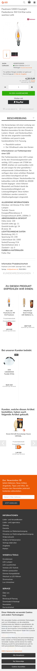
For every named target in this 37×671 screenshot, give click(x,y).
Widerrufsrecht (8, 537)
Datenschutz (18, 651)
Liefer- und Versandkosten (12, 520)
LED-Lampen (7, 562)
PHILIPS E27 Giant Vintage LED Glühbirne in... (28, 313)
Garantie (6, 528)
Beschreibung (17, 118)
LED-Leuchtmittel (9, 565)
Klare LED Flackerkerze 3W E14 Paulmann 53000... (9, 313)
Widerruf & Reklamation (12, 540)
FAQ (4, 596)
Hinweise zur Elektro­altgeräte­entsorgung (18, 534)
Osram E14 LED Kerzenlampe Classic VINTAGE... (18, 435)
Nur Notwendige (18, 661)
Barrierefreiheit (8, 607)
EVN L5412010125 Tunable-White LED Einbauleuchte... (9, 372)
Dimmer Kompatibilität (11, 574)
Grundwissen (7, 559)
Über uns (6, 593)
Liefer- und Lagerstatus (11, 523)
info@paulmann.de (12, 269)
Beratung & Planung (10, 599)
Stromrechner (8, 579)
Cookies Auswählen (18, 667)
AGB (3, 651)
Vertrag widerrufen (10, 543)
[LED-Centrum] (4, 2)
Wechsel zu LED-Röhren (12, 577)
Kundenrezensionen (17, 273)
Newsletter (7, 605)
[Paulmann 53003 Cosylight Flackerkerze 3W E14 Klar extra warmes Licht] (18, 34)
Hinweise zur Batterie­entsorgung (15, 531)
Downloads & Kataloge (11, 602)
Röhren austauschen (10, 571)
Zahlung (6, 525)
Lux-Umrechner (8, 582)
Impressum (9, 651)
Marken (5, 549)
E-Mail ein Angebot (20, 74)
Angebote (6, 546)
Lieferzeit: (5, 66)
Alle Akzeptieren (18, 655)
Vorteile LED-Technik (10, 568)
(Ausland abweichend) (26, 67)
